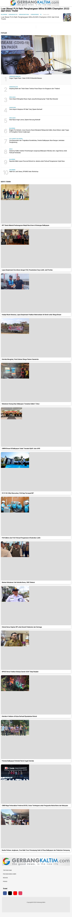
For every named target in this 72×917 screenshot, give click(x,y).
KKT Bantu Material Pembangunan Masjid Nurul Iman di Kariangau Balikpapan (25, 225)
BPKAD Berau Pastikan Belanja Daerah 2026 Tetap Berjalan (20, 671)
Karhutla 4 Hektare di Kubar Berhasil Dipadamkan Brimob (19, 716)
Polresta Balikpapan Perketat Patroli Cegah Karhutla (18, 761)
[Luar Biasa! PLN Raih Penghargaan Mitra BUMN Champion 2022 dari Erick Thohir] (67, 17)
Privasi (5, 881)
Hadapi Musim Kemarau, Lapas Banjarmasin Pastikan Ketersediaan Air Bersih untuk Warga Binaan (31, 314)
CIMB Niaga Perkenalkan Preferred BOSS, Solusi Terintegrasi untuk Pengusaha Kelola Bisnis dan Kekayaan (35, 805)
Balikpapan (4, 14)
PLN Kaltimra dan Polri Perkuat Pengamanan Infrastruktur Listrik (21, 538)
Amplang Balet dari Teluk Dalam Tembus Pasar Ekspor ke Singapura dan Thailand (34, 88)
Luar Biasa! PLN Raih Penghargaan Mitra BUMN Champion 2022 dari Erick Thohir (30, 18)
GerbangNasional (24, 14)
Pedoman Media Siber (9, 874)
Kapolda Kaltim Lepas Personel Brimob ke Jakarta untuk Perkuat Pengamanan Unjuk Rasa (37, 161)
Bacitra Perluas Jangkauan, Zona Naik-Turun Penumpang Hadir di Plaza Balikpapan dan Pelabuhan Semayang (36, 850)
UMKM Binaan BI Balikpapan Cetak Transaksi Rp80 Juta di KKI (21, 448)
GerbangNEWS (35, 14)
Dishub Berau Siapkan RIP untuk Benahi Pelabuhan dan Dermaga (22, 627)
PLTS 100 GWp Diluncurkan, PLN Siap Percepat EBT (18, 493)
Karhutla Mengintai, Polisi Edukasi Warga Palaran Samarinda (20, 359)
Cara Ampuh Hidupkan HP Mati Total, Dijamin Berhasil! (25, 109)
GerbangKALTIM (13, 14)
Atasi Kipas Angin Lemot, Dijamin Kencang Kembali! (24, 119)
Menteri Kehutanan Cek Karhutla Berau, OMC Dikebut (18, 582)
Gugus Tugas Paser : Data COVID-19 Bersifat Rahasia (25, 78)
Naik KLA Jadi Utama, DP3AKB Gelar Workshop (23, 171)
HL (41, 14)
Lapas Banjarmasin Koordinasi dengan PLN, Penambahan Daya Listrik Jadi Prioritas (27, 270)
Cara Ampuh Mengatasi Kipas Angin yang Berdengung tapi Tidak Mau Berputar (33, 99)
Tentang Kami (7, 870)
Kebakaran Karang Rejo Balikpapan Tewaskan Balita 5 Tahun (20, 404)
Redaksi (5, 877)
